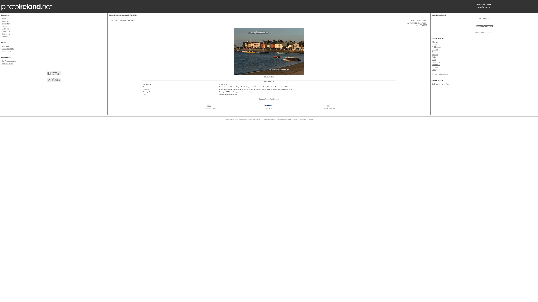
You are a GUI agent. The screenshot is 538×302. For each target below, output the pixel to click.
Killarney (435, 42)
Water (434, 57)
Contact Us (6, 31)
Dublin (434, 45)
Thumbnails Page (209, 108)
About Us (5, 21)
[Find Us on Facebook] (54, 73)
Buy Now (268, 108)
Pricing (4, 26)
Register (5, 36)
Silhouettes (436, 65)
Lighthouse (436, 62)
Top (112, 20)
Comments (6, 34)
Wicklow (435, 55)
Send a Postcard (329, 108)
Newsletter (6, 24)
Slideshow (6, 46)
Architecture (436, 47)
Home (4, 19)
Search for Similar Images (269, 99)
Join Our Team (7, 64)
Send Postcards (8, 49)
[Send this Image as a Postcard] (329, 105)
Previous (412, 20)
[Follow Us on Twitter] (54, 80)
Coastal (435, 50)
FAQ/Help (5, 29)
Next (424, 20)
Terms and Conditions (241, 119)
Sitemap (303, 119)
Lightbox (419, 20)
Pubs (434, 60)
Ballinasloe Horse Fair (440, 84)
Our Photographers (9, 61)
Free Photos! (6, 51)
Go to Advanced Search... (484, 32)
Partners (310, 119)
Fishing (434, 70)
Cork (433, 52)
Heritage (435, 67)
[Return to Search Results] (209, 105)
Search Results (120, 20)
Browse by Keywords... (440, 74)
